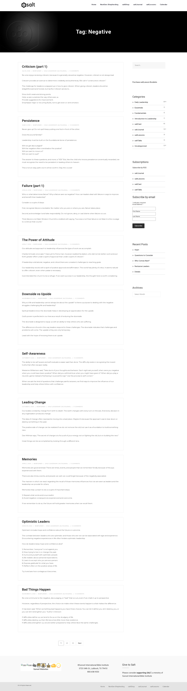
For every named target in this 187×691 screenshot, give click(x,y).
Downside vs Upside (36, 294)
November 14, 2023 (28, 594)
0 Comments (74, 71)
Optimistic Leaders (36, 521)
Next (79, 643)
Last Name (136, 216)
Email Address (137, 204)
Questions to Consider (144, 255)
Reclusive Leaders (142, 266)
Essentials (139, 108)
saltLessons (151, 5)
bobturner (37, 71)
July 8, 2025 (26, 71)
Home (94, 5)
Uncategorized (141, 146)
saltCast (138, 124)
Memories (29, 459)
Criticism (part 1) (34, 66)
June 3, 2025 (26, 125)
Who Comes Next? (142, 261)
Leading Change (34, 402)
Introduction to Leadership (145, 119)
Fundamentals (140, 113)
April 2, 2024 (26, 463)
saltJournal (137, 5)
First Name (136, 211)
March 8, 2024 (27, 526)
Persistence (30, 121)
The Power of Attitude (38, 240)
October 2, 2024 (28, 406)
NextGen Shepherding (109, 5)
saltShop (125, 5)
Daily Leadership (50, 71)
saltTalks (138, 140)
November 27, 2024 (29, 298)
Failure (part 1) (33, 186)
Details (137, 272)
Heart (137, 250)
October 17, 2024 (28, 358)
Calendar (163, 5)
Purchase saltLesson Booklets (144, 82)
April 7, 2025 (26, 244)
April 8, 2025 (26, 190)
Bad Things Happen (36, 589)
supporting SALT (144, 673)
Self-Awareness (33, 353)
